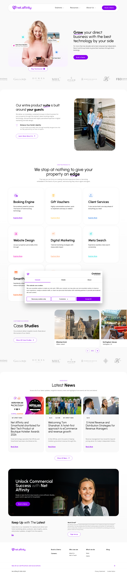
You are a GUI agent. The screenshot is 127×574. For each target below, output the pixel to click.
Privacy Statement (100, 571)
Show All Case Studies (24, 340)
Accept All (88, 299)
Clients (88, 556)
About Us (90, 8)
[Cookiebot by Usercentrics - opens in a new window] (92, 274)
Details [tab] (63, 279)
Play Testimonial (37, 69)
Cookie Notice (111, 571)
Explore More (17, 218)
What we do (90, 550)
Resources (74, 8)
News (87, 553)
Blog (108, 550)
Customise (62, 299)
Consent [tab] (37, 279)
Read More (77, 337)
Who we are (73, 550)
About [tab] (89, 279)
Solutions (58, 8)
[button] (97, 351)
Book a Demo (109, 8)
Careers (54, 553)
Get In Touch (73, 555)
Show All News (62, 458)
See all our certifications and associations (26, 566)
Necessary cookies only (39, 299)
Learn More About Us (26, 136)
